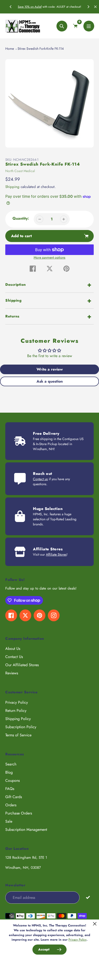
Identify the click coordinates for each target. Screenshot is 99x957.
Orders (10, 805)
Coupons (12, 780)
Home (9, 48)
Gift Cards (13, 797)
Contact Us (14, 656)
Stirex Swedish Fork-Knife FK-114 (41, 48)
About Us (12, 648)
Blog (9, 772)
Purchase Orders (18, 813)
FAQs (9, 788)
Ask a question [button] (50, 381)
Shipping (12, 186)
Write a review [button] (50, 369)
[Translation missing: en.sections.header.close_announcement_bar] (95, 6)
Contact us (40, 479)
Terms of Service (18, 735)
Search (10, 764)
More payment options (49, 257)
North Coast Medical (20, 170)
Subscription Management (26, 829)
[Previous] (10, 6)
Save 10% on (26, 7)
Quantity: (20, 218)
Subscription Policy (20, 727)
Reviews (11, 673)
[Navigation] (88, 26)
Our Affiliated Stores (22, 665)
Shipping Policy (18, 718)
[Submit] (88, 897)
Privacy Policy (16, 702)
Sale (8, 821)
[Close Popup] (95, 924)
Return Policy (15, 710)
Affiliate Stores (56, 554)
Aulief (38, 7)
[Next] (88, 6)
